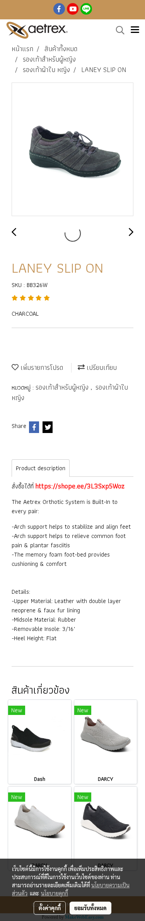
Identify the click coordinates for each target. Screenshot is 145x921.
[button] (117, 30)
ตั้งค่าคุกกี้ (50, 907)
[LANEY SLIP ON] (72, 150)
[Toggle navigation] (134, 30)
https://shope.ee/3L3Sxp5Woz (80, 485)
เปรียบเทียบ (101, 367)
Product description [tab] (40, 468)
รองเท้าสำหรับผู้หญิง (63, 387)
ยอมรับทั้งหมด (90, 907)
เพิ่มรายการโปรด (41, 367)
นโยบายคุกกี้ (54, 893)
